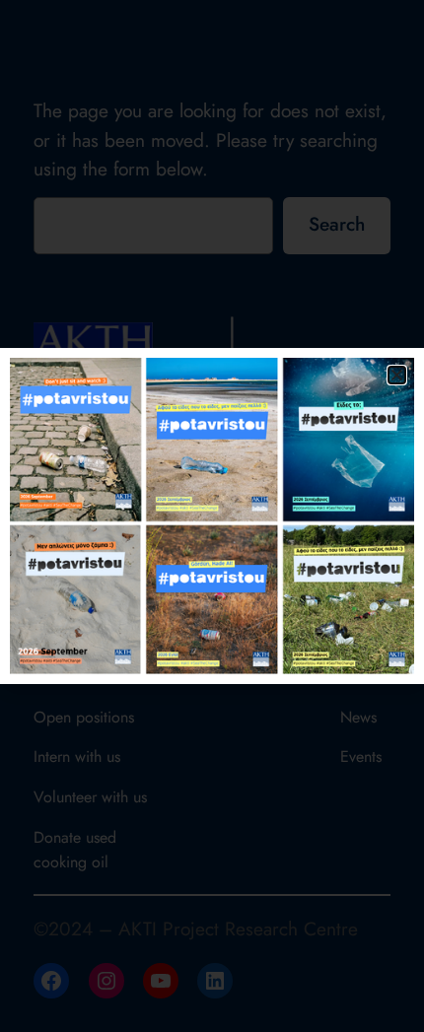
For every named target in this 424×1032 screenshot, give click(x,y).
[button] (396, 375)
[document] (212, 516)
